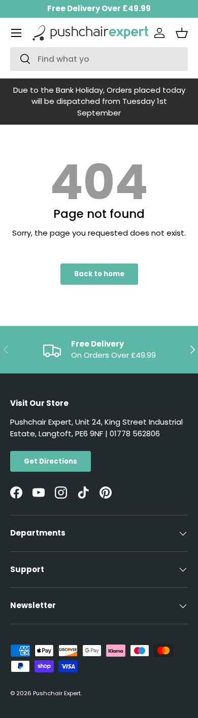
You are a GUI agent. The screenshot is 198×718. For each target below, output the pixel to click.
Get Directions (50, 461)
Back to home (99, 274)
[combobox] (99, 59)
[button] (182, 33)
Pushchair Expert (57, 693)
